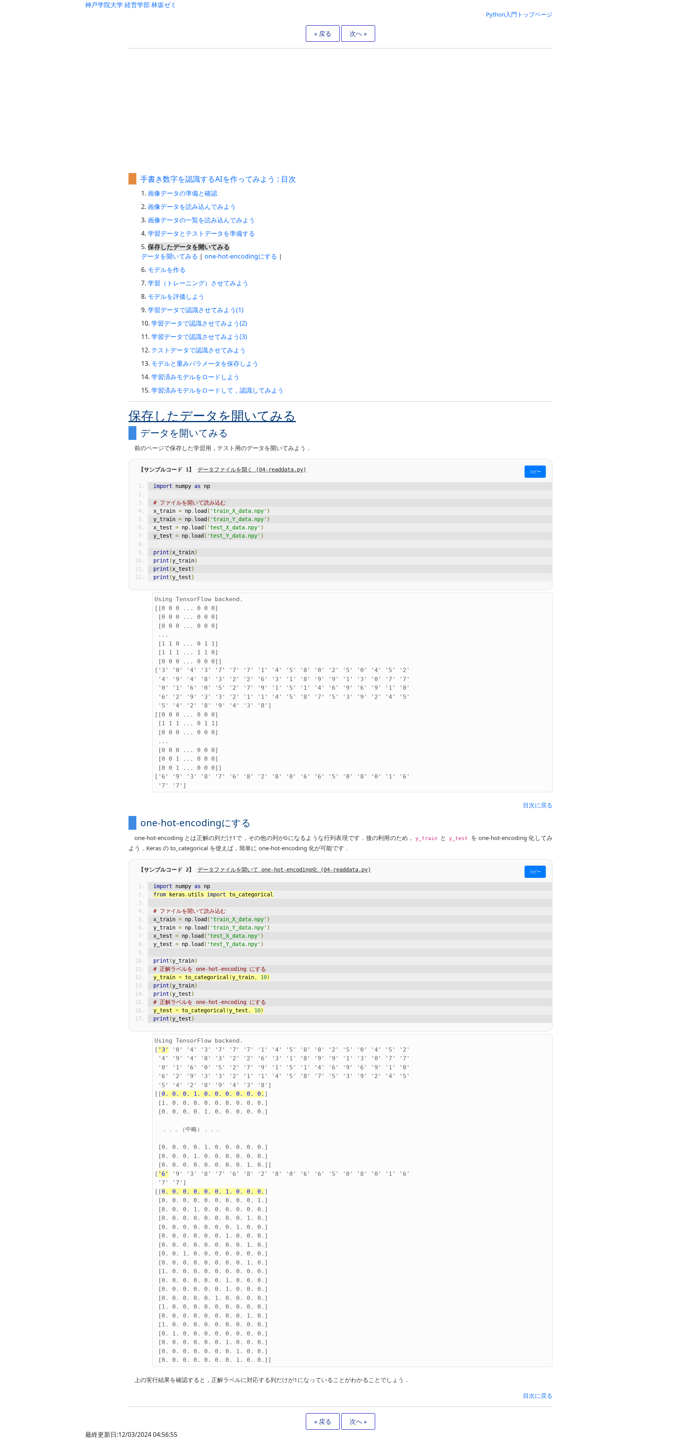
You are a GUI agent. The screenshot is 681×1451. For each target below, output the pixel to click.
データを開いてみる (169, 256)
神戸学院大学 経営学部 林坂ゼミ (131, 4)
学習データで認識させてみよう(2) (199, 323)
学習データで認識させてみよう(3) (199, 336)
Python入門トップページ (519, 14)
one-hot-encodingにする (241, 256)
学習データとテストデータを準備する (201, 233)
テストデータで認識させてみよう (198, 350)
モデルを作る (167, 269)
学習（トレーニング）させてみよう (198, 283)
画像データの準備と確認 (182, 193)
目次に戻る (538, 805)
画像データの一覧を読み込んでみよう (201, 220)
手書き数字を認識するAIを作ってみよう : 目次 (218, 178)
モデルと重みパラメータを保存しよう (205, 363)
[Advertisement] (340, 110)
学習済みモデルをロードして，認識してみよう (217, 390)
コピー (535, 471)
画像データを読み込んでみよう (192, 206)
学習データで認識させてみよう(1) (196, 309)
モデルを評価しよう (176, 296)
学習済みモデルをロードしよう (195, 377)
